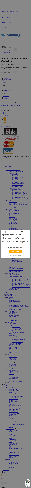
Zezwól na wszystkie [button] (15, 251)
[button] (15, 247)
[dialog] (15, 244)
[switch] (28, 486)
